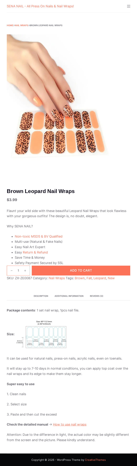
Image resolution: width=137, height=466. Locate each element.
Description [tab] (41, 296)
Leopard (99, 278)
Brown (80, 278)
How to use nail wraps (69, 424)
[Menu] (128, 6)
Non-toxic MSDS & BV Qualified (38, 236)
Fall (89, 278)
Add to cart (81, 270)
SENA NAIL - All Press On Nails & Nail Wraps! (40, 6)
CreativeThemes (95, 460)
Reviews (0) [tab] (96, 296)
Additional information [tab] (69, 296)
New (111, 278)
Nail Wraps (57, 278)
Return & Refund (35, 252)
